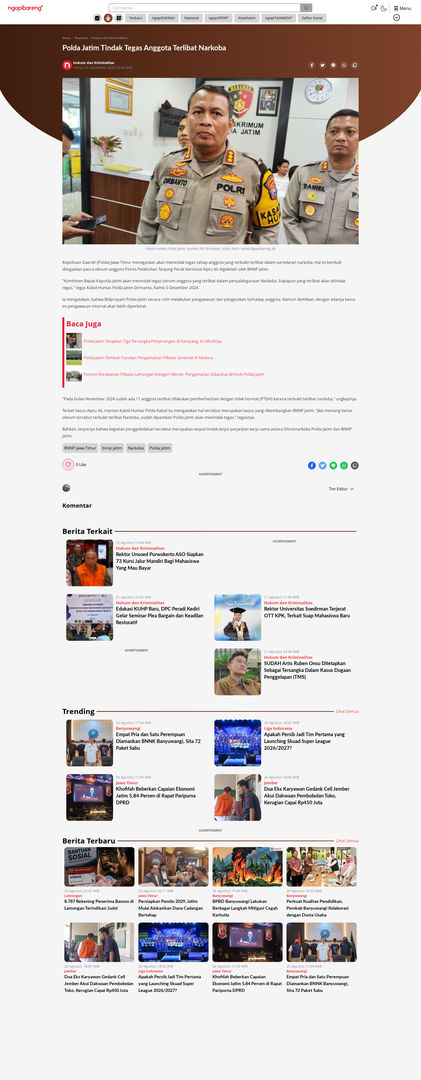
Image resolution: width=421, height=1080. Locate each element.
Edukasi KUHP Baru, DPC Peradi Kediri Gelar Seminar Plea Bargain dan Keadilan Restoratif (159, 616)
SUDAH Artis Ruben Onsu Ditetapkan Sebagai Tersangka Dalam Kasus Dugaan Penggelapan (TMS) (307, 670)
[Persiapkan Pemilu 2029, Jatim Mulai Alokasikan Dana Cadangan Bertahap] (173, 867)
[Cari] (306, 8)
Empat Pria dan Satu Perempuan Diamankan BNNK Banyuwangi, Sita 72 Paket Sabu (158, 741)
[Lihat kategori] (397, 17)
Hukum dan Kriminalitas (109, 38)
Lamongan (73, 895)
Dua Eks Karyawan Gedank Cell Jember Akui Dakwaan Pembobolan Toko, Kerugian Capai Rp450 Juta (306, 796)
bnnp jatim (112, 448)
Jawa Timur (127, 783)
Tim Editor (338, 489)
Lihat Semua (347, 711)
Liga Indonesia (278, 728)
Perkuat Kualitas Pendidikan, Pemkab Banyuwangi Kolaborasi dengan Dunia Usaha (318, 908)
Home (66, 38)
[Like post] (68, 464)
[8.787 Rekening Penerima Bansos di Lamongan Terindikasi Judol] (99, 867)
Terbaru (135, 18)
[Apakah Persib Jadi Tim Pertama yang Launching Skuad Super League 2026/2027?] (237, 743)
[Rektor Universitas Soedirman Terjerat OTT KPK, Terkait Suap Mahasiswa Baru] (237, 617)
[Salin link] (355, 65)
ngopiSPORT (219, 18)
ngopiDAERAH (163, 18)
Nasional (191, 18)
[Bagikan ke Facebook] (312, 65)
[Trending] (97, 18)
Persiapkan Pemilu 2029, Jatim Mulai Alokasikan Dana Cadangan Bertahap (170, 908)
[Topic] (119, 18)
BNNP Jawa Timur (80, 448)
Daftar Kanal (312, 18)
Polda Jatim (160, 448)
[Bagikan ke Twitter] (323, 65)
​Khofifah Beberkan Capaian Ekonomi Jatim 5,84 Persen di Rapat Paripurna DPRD (156, 796)
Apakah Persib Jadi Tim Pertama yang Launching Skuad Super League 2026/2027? (304, 741)
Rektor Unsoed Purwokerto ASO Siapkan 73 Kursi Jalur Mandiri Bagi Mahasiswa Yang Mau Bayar (159, 561)
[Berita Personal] (108, 18)
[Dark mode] (384, 8)
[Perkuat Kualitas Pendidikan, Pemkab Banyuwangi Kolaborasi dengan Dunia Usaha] (322, 867)
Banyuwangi (128, 728)
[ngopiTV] (374, 8)
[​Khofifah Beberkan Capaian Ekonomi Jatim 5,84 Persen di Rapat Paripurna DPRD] (89, 797)
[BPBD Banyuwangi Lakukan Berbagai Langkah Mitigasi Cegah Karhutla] (247, 867)
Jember (271, 783)
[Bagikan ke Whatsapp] (344, 65)
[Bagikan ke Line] (333, 65)
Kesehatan (247, 18)
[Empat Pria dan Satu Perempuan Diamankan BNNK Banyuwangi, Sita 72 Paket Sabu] (89, 743)
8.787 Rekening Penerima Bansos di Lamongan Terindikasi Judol (99, 905)
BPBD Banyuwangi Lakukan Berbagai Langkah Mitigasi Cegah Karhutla (245, 908)
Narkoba (136, 448)
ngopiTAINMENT (278, 18)
